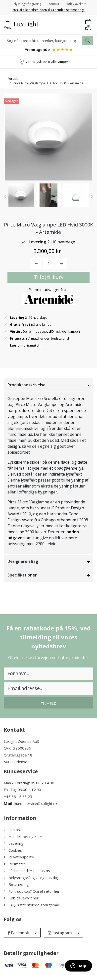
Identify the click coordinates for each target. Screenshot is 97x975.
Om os (14, 829)
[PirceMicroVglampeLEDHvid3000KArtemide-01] (21, 195)
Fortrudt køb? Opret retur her (34, 891)
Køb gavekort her (23, 897)
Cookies (15, 850)
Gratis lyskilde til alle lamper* (48, 61)
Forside (13, 79)
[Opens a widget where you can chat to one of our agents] (78, 966)
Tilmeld (48, 703)
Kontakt (53, 4)
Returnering (18, 884)
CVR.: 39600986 (17, 748)
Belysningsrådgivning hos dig (33, 877)
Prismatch (17, 863)
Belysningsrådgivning (26, 4)
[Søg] (87, 40)
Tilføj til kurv (48, 277)
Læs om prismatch (25, 345)
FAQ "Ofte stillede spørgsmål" (34, 904)
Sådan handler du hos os (29, 870)
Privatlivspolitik (21, 856)
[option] (21, 195)
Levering (15, 843)
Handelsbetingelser (25, 836)
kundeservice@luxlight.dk (35, 803)
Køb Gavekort (76, 4)
